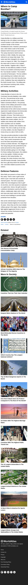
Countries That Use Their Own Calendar (14, 293)
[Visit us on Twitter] (8, 572)
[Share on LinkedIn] (14, 219)
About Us (3, 559)
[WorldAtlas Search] (26, 2)
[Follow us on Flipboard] (2, 572)
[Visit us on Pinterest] (11, 572)
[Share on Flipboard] (2, 219)
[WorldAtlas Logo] (10, 2)
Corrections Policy (5, 564)
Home (2, 549)
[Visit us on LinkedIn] (14, 572)
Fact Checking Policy (6, 562)
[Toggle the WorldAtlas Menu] (1, 2)
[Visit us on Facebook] (5, 572)
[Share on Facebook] (5, 219)
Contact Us (3, 552)
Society (17, 222)
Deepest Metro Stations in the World (13, 313)
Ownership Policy (5, 567)
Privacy (2, 554)
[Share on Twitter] (8, 219)
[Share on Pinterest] (11, 219)
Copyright (3, 557)
